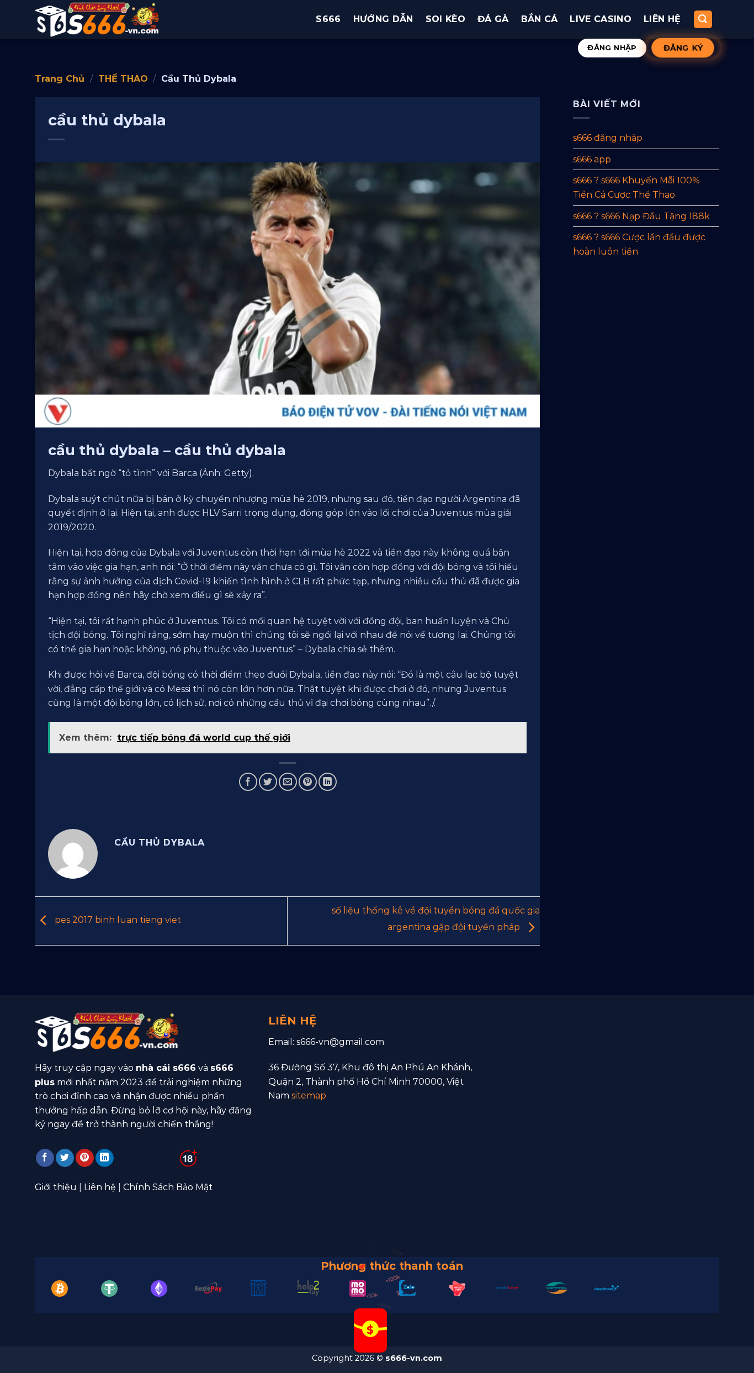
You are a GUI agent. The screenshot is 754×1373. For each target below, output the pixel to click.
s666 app (592, 159)
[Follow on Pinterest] (85, 1158)
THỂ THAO (123, 78)
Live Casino (600, 19)
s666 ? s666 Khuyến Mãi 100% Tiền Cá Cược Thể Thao (636, 187)
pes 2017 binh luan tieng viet (116, 920)
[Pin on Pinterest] (308, 782)
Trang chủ (59, 78)
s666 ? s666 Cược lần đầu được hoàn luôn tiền (639, 244)
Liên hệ (662, 19)
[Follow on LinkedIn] (104, 1158)
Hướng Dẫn (383, 19)
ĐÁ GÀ (493, 19)
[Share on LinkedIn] (327, 782)
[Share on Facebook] (248, 782)
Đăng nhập (612, 47)
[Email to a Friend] (288, 782)
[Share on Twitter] (268, 782)
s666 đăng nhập (608, 138)
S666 (328, 19)
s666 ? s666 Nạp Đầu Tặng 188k (641, 215)
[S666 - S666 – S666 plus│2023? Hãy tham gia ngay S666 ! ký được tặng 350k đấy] (97, 19)
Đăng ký (682, 47)
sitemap (308, 1095)
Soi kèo (445, 19)
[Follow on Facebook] (45, 1158)
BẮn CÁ (539, 19)
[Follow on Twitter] (65, 1158)
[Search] (703, 19)
